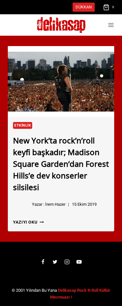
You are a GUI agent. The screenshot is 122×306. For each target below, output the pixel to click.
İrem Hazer (55, 204)
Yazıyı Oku (28, 222)
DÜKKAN (83, 7)
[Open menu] (111, 25)
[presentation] (61, 81)
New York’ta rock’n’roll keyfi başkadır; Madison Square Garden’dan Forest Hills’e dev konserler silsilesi (61, 163)
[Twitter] (55, 262)
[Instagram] (67, 262)
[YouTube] (79, 262)
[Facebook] (43, 262)
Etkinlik (22, 125)
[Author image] (21, 204)
